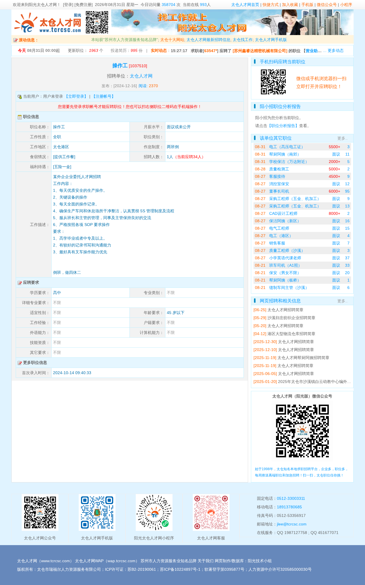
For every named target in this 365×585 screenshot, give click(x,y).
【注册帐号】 (103, 96)
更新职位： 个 (85, 50)
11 (347, 154)
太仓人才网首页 (245, 4)
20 (347, 272)
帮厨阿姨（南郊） (285, 154)
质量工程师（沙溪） (287, 250)
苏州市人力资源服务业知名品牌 (168, 560)
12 (347, 184)
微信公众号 (327, 4)
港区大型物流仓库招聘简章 (291, 333)
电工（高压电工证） (287, 146)
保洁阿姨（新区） (285, 221)
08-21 (260, 265)
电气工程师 (279, 228)
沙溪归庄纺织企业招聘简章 (291, 317)
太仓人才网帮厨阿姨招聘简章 (303, 357)
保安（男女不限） (285, 272)
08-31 (260, 146)
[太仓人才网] (47, 33)
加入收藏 (290, 4)
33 (347, 265)
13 (347, 206)
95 (347, 191)
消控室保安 (279, 184)
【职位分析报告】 (283, 125)
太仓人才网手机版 (271, 39)
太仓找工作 (243, 39)
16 (347, 221)
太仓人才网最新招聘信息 (208, 39)
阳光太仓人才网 (43, 4)
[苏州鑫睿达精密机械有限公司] (260, 50)
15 (347, 228)
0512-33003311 (291, 498)
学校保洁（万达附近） (289, 161)
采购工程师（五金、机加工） (295, 198)
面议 (336, 154)
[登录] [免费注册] (78, 4)
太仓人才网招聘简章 (285, 309)
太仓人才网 (141, 76)
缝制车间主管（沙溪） (289, 287)
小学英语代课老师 (285, 258)
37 (347, 258)
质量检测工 (279, 169)
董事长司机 (279, 191)
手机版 (307, 4)
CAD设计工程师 (283, 213)
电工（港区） (281, 235)
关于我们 (206, 560)
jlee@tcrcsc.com (292, 524)
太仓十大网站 (172, 39)
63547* (210, 50)
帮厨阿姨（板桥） (285, 280)
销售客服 (277, 243)
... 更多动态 (333, 50)
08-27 (260, 176)
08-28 (260, 169)
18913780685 (289, 507)
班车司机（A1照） (285, 265)
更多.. (342, 138)
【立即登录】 (76, 96)
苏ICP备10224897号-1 (180, 569)
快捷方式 (271, 4)
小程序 (346, 4)
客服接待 (277, 176)
